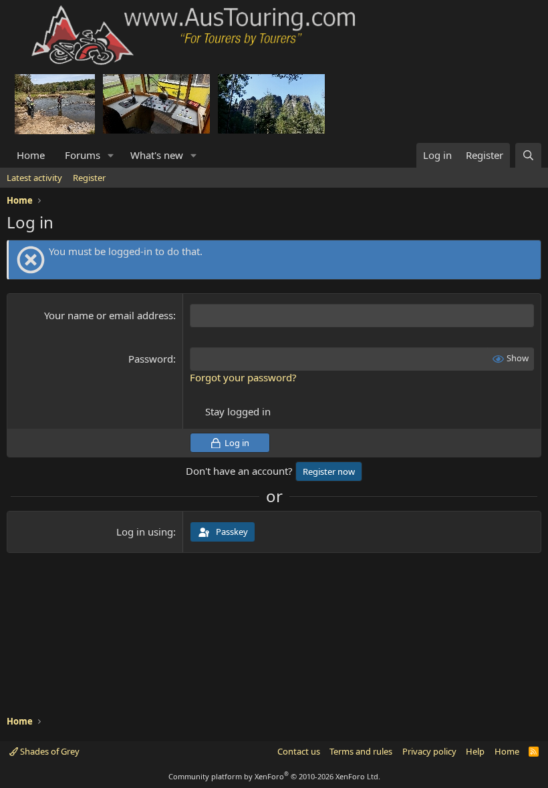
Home (31, 155)
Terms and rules (360, 751)
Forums (82, 155)
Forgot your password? (243, 377)
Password (150, 358)
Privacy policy (429, 751)
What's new (156, 155)
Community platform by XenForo (274, 776)
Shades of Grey (49, 751)
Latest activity (34, 178)
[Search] (528, 155)
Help (475, 751)
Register (89, 178)
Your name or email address (108, 315)
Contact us (298, 751)
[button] (111, 155)
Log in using (144, 531)
